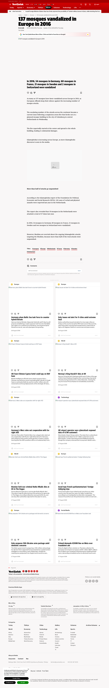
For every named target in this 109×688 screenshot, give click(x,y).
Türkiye (26, 625)
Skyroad (33, 671)
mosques (36, 248)
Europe (32, 15)
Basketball (73, 634)
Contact (20, 659)
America (11, 634)
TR (23, 571)
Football (73, 632)
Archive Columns (91, 625)
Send (79, 270)
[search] (81, 4)
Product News (43, 639)
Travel (56, 647)
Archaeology (58, 632)
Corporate (12, 659)
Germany (67, 248)
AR (29, 571)
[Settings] (80, 7)
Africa (10, 632)
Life (56, 629)
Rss (27, 659)
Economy (27, 629)
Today (11, 625)
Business (26, 634)
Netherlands (51, 248)
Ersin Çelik (21, 28)
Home (20, 15)
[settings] (90, 4)
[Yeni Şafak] (18, 4)
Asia (10, 637)
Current (57, 641)
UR (37, 571)
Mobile (41, 637)
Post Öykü (45, 671)
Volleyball (73, 637)
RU (34, 571)
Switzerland (31, 252)
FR (31, 571)
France (60, 248)
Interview (57, 645)
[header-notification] (86, 4)
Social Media (43, 643)
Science (42, 641)
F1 (71, 641)
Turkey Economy (28, 639)
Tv (55, 649)
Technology (43, 629)
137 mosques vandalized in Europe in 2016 (47, 15)
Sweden (74, 248)
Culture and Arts (59, 639)
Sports (73, 629)
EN (26, 571)
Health (57, 643)
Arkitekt (38, 671)
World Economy (28, 641)
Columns (73, 625)
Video (41, 625)
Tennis (72, 639)
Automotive (27, 632)
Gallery (57, 625)
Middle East (12, 641)
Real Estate (27, 637)
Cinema (57, 637)
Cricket (73, 643)
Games (41, 632)
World (26, 15)
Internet (42, 634)
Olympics (73, 645)
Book (56, 634)
